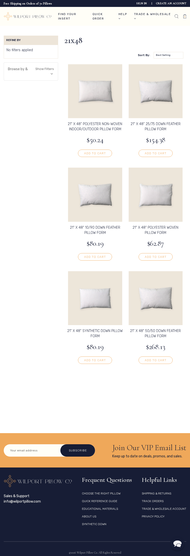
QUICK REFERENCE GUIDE (99, 501)
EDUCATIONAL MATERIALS (100, 509)
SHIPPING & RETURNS (156, 493)
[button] (31, 71)
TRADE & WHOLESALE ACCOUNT (164, 509)
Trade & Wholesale (152, 14)
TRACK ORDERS (153, 501)
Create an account (171, 3)
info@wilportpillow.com (22, 501)
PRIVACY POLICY (153, 516)
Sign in (142, 3)
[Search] (176, 16)
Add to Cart (95, 153)
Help (123, 14)
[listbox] (168, 55)
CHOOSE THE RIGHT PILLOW (101, 493)
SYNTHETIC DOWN (94, 524)
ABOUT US (89, 516)
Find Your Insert (67, 16)
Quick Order (98, 16)
